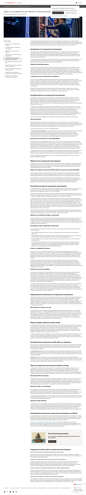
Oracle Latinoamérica (7, 6)
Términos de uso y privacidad (15, 487)
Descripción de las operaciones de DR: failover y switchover (13, 65)
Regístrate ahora (52, 441)
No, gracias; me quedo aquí (71, 12)
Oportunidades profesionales (42, 487)
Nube (14, 6)
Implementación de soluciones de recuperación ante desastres (12, 58)
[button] (5, 3)
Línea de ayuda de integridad (65, 487)
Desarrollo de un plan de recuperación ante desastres (13, 55)
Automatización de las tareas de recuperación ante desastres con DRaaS (13, 73)
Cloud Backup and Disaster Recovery (23, 6)
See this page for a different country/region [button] (60, 15)
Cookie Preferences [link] (24, 487)
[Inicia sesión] (78, 3)
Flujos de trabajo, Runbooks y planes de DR (13, 62)
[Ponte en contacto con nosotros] (81, 3)
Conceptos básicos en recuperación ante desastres (12, 48)
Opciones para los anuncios (32, 487)
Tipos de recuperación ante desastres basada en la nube (13, 69)
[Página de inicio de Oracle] (11, 3)
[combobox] (43, 2)
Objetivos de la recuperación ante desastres (12, 51)
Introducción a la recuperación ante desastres (12, 44)
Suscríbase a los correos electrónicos (54, 487)
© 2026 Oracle (6, 487)
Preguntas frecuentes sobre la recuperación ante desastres (11, 76)
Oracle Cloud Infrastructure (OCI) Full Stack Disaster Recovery (43, 422)
